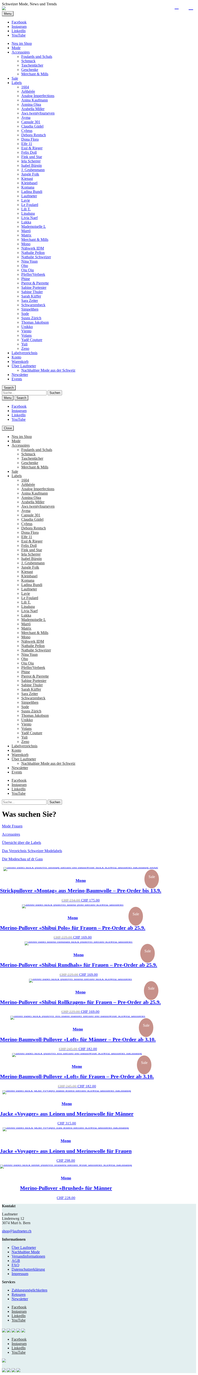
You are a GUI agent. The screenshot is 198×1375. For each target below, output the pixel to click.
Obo (24, 266)
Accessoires (21, 52)
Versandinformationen (28, 1256)
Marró (26, 231)
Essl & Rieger (31, 148)
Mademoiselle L (33, 226)
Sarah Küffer (31, 296)
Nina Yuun (29, 261)
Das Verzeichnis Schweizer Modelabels (32, 851)
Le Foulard (29, 205)
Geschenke (29, 70)
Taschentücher (32, 65)
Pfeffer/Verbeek (33, 274)
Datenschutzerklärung (28, 1269)
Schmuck (28, 61)
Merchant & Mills (34, 74)
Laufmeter (29, 196)
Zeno (25, 348)
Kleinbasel (29, 183)
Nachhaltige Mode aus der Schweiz (48, 370)
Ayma (25, 117)
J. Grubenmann (33, 170)
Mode (16, 48)
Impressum (20, 1274)
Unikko (27, 327)
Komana (27, 187)
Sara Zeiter (29, 300)
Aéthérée (28, 91)
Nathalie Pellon (33, 253)
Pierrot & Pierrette (35, 283)
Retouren (19, 1294)
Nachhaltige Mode (26, 1252)
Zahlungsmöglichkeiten (29, 1290)
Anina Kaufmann (34, 100)
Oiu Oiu (27, 270)
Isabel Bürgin (31, 165)
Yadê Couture (31, 340)
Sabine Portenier (33, 287)
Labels (17, 83)
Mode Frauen (12, 826)
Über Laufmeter (24, 366)
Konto (16, 357)
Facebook (19, 22)
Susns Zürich (31, 318)
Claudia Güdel (32, 126)
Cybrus (26, 131)
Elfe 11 (26, 144)
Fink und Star (31, 157)
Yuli (24, 344)
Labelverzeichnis (24, 353)
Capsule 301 (30, 122)
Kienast (27, 178)
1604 (25, 87)
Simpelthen (29, 309)
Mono (25, 244)
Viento (26, 331)
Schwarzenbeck (33, 305)
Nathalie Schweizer (36, 257)
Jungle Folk (30, 174)
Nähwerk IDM (32, 248)
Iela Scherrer (31, 161)
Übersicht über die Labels (21, 842)
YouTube (19, 35)
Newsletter (20, 375)
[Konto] (177, 7)
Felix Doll (29, 152)
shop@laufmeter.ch (16, 1231)
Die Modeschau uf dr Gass (22, 859)
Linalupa (28, 213)
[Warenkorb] (191, 7)
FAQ (15, 1265)
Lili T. (26, 209)
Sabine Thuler (32, 292)
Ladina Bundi (31, 192)
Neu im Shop (22, 43)
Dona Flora (30, 139)
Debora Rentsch (33, 135)
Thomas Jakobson (35, 322)
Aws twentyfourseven (38, 113)
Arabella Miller (32, 109)
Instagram (19, 26)
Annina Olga (31, 104)
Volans (26, 335)
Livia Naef (29, 218)
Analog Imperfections (37, 96)
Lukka (26, 222)
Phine (25, 279)
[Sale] (80, 869)
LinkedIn (19, 31)
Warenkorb (20, 361)
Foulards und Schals (36, 56)
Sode (25, 314)
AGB (16, 1261)
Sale (15, 78)
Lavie (25, 200)
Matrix (26, 235)
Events (17, 379)
